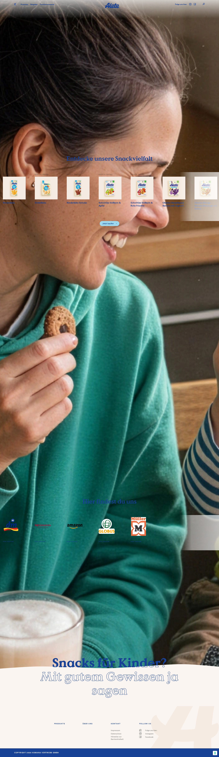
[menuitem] (24, 4)
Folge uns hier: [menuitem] (151, 730)
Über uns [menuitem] (88, 724)
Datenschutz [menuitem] (116, 734)
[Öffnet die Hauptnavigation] (15, 4)
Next (199, 196)
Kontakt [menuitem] (116, 724)
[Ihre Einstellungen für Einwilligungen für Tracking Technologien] (215, 753)
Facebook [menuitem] (149, 737)
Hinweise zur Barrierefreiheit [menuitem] (117, 737)
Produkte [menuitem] (59, 724)
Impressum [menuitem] (115, 730)
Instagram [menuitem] (149, 734)
